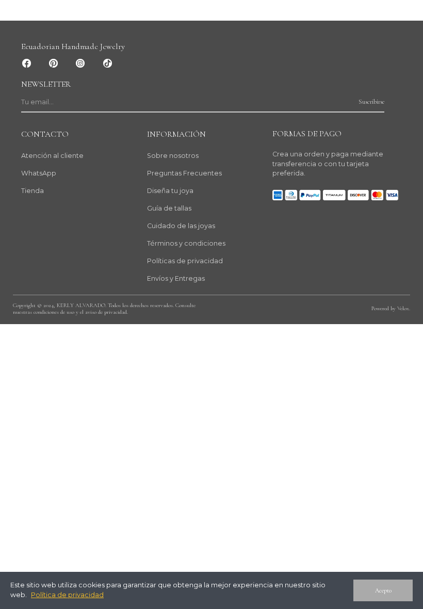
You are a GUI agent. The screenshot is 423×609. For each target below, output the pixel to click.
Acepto (383, 590)
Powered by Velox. (390, 308)
